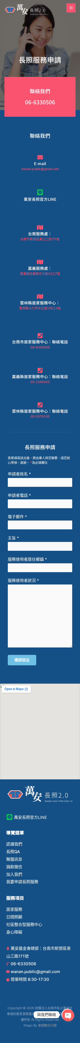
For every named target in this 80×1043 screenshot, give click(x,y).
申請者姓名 (19, 473)
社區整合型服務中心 (24, 924)
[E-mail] (40, 157)
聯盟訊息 (14, 859)
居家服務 (14, 909)
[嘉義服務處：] (40, 262)
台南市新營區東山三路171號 (40, 239)
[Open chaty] (68, 1015)
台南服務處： (40, 233)
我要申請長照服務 (22, 881)
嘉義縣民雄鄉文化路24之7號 (40, 273)
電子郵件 (17, 516)
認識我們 (14, 844)
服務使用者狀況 (23, 580)
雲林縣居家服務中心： (40, 302)
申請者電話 (19, 495)
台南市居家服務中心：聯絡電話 (40, 341)
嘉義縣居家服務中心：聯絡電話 (40, 376)
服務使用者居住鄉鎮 (27, 559)
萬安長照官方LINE (40, 199)
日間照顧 (14, 916)
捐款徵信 (14, 866)
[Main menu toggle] (71, 7)
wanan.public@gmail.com (40, 169)
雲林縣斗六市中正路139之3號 (40, 308)
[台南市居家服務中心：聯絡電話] (40, 335)
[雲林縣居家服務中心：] (40, 296)
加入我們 (14, 874)
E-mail (40, 163)
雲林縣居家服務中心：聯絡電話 (40, 411)
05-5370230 (40, 416)
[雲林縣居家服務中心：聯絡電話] (40, 405)
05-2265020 (40, 382)
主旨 (13, 537)
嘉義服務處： (40, 268)
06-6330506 (40, 102)
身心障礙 (14, 932)
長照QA (13, 851)
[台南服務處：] (40, 227)
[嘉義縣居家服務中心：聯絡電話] (40, 370)
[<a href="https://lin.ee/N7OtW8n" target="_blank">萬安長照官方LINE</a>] (40, 192)
